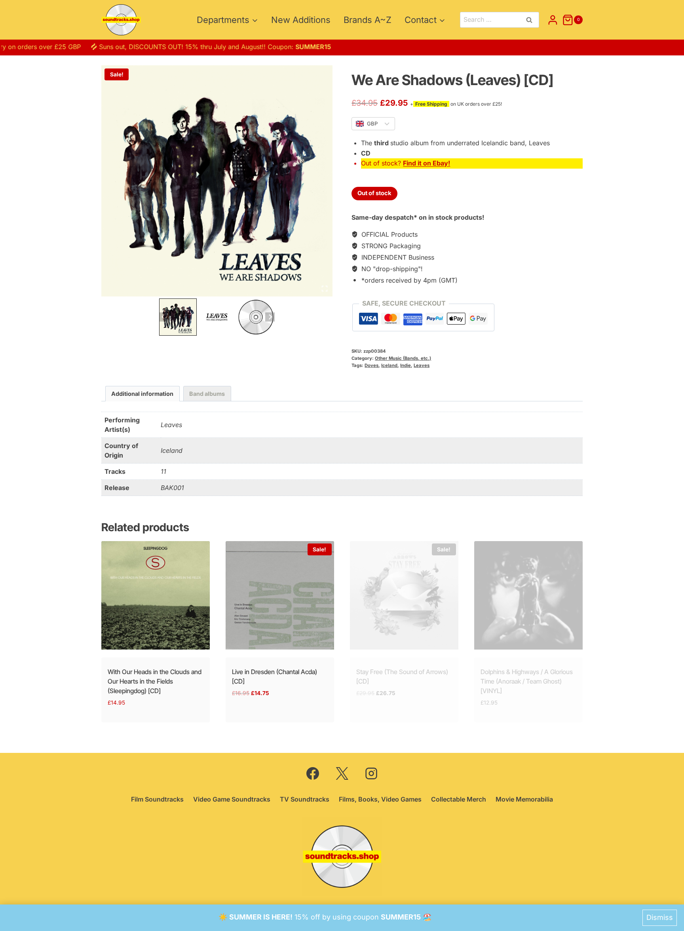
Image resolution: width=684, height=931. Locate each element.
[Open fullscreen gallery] (324, 288)
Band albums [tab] (207, 393)
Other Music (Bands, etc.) (403, 358)
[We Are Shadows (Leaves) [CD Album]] (216, 180)
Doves (371, 365)
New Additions (301, 20)
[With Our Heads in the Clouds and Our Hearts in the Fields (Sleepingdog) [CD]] (155, 595)
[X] (342, 773)
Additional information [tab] (142, 393)
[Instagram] (371, 773)
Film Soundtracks (157, 799)
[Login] (553, 19)
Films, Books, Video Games (380, 799)
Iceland (389, 365)
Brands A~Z (367, 20)
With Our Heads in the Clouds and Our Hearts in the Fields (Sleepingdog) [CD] (154, 681)
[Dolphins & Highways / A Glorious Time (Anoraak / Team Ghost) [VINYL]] (528, 595)
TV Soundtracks (304, 799)
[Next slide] (269, 316)
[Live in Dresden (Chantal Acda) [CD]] (280, 595)
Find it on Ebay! (426, 163)
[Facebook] (312, 773)
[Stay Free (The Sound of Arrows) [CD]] (404, 595)
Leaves (421, 365)
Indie (405, 365)
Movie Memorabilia (524, 799)
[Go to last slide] (163, 316)
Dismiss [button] (659, 917)
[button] (178, 317)
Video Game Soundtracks (231, 799)
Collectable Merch (458, 799)
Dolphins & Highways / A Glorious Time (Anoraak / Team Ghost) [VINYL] (527, 681)
